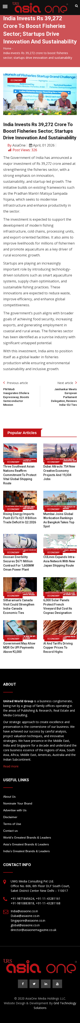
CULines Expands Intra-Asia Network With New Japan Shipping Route (59, 561)
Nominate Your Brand (17, 803)
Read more (11, 766)
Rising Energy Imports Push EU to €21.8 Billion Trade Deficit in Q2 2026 (19, 518)
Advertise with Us (14, 810)
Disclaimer (10, 817)
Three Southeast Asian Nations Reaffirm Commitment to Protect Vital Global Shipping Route (19, 475)
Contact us (10, 830)
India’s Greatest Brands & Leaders (26, 851)
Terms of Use (12, 824)
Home (7, 48)
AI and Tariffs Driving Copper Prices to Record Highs (58, 647)
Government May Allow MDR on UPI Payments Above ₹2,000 (19, 647)
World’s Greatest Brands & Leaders (27, 837)
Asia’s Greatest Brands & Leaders (26, 844)
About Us (9, 796)
